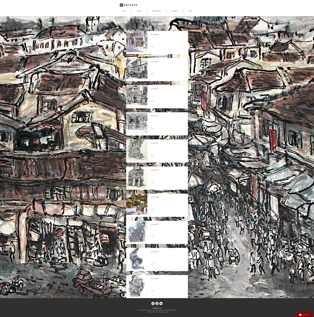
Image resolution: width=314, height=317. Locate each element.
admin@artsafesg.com (161, 312)
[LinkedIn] (161, 303)
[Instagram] (153, 303)
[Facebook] (157, 303)
